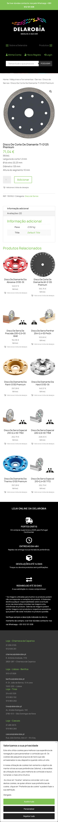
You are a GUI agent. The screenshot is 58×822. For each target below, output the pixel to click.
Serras (38, 79)
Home (5, 79)
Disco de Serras (31, 196)
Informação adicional (18, 208)
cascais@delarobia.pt (15, 734)
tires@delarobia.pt (14, 706)
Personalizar (29, 809)
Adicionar (23, 179)
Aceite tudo (29, 801)
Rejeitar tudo (29, 816)
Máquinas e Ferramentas (21, 79)
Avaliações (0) (14, 213)
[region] (29, 781)
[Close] (56, 742)
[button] (50, 91)
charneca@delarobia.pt (16, 654)
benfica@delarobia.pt (15, 679)
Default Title (33, 232)
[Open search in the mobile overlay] (29, 63)
